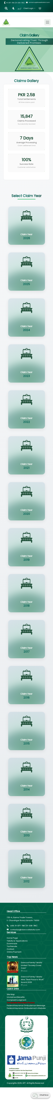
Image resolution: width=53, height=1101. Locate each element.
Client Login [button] (28, 8)
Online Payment (14, 952)
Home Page (12, 938)
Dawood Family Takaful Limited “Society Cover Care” (31, 965)
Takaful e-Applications (17, 940)
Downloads (12, 943)
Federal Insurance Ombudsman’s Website (26, 1008)
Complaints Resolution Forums (21, 1002)
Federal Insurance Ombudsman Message (26, 1005)
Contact (10, 949)
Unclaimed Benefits (16, 997)
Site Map (11, 994)
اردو (19, 8)
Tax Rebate (12, 946)
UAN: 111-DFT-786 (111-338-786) (23, 925)
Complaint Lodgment (16, 1000)
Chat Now (44, 1095)
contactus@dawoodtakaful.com (25, 929)
